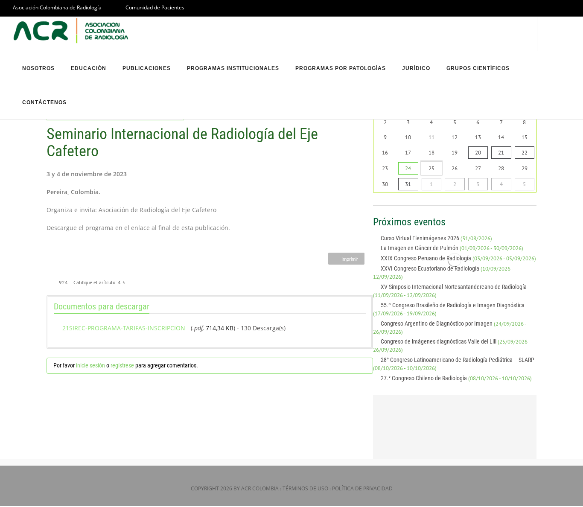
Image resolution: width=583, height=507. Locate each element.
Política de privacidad (362, 488)
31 (408, 184)
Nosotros (38, 68)
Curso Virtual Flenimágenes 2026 (436, 238)
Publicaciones (146, 68)
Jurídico (416, 68)
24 (408, 168)
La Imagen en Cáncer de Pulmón (452, 248)
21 (501, 152)
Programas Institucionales (233, 68)
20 (478, 152)
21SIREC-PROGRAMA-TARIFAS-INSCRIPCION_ (125, 328)
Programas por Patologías (340, 68)
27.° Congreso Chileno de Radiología (456, 378)
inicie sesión (90, 365)
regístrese (122, 365)
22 (525, 152)
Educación (88, 68)
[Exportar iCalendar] (533, 221)
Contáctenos (44, 102)
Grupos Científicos (478, 68)
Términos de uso (305, 488)
